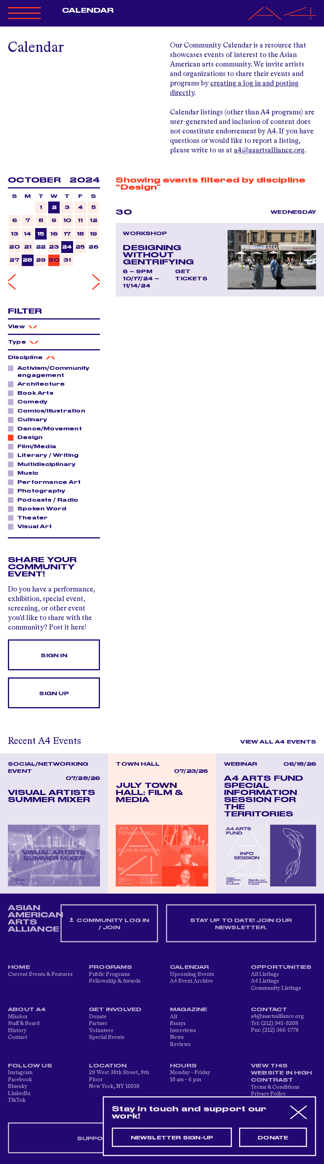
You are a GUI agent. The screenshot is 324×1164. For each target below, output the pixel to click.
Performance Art (49, 482)
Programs (110, 967)
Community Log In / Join (112, 924)
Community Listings (276, 988)
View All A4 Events (278, 742)
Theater (32, 517)
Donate (98, 1016)
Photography (41, 491)
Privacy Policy (268, 1094)
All (173, 1016)
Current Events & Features (40, 974)
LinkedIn (19, 1093)
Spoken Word (41, 508)
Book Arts (35, 393)
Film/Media (36, 446)
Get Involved (115, 1009)
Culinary (32, 419)
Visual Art (34, 526)
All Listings (265, 974)
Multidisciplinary (46, 464)
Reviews (180, 1044)
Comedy (32, 401)
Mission (17, 1016)
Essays (178, 1023)
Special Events (106, 1037)
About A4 (27, 1009)
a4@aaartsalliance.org (269, 150)
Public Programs (109, 974)
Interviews (183, 1030)
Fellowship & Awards (115, 981)
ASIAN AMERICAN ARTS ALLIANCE (35, 918)
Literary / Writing (48, 455)
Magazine (188, 1009)
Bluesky (17, 1086)
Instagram (20, 1072)
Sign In (54, 655)
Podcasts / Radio (47, 500)
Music (27, 473)
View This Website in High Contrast (281, 1072)
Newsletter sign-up (172, 1137)
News (177, 1037)
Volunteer (101, 1030)
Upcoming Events (192, 974)
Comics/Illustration (51, 411)
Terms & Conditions (275, 1087)
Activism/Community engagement (53, 372)
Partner (98, 1023)
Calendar (88, 11)
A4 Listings (265, 981)
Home (19, 967)
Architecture (41, 384)
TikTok (17, 1100)
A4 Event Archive (191, 981)
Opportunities (281, 967)
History (17, 1030)
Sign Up (53, 693)
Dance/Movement (49, 428)
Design (30, 437)
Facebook (20, 1079)
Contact (17, 1037)
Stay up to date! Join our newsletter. (241, 924)
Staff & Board (24, 1023)
